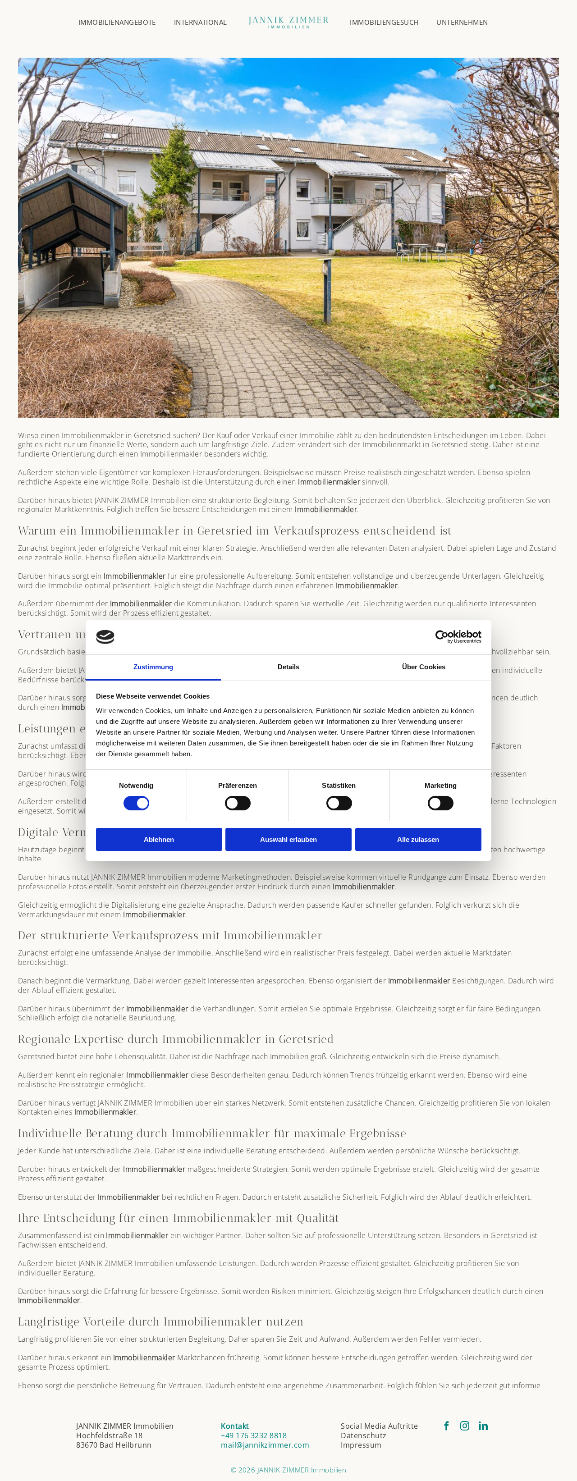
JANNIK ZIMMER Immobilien (142, 500)
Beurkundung (151, 1018)
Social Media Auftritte (379, 1426)
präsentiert (131, 585)
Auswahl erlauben (288, 839)
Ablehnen (159, 839)
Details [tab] (289, 667)
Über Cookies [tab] (423, 667)
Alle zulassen (418, 839)
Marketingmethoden (256, 877)
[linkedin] (483, 1426)
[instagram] (464, 1426)
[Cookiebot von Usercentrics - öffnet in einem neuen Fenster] (442, 637)
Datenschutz (363, 1435)
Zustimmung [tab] (153, 667)
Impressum (361, 1445)
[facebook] (446, 1426)
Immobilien (289, 1056)
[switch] (238, 803)
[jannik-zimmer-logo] (289, 20)
